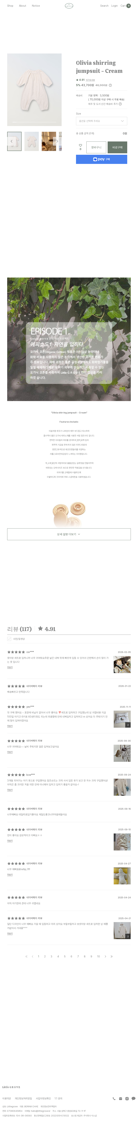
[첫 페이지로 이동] (26, 956)
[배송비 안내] (120, 104)
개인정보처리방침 (23, 1098)
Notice (36, 5)
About (22, 5)
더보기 (10, 667)
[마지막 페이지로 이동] (112, 956)
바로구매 (117, 147)
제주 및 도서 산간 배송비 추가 (103, 104)
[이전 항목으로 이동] (11, 141)
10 (98, 956)
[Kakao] (133, 1099)
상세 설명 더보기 (66, 534)
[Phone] (114, 1099)
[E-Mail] (120, 1099)
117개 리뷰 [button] (90, 80)
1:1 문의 (58, 1098)
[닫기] (126, 1099)
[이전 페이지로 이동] (32, 956)
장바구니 (96, 147)
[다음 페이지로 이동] (105, 956)
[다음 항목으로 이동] (57, 141)
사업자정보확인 (43, 1098)
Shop (10, 5)
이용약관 (6, 1098)
